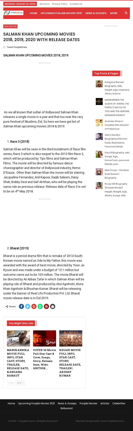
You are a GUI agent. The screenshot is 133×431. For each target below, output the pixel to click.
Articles (104, 403)
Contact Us (76, 4)
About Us (44, 4)
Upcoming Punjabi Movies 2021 (61, 13)
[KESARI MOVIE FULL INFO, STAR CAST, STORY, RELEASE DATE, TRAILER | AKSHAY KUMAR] (70, 338)
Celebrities (118, 403)
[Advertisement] (44, 87)
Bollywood (10, 26)
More (113, 13)
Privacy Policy (59, 4)
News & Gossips (96, 13)
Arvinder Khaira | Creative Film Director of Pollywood (117, 125)
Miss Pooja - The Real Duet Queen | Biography (117, 173)
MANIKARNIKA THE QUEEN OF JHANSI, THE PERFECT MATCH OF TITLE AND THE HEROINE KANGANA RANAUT (117, 107)
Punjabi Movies (88, 403)
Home (33, 13)
